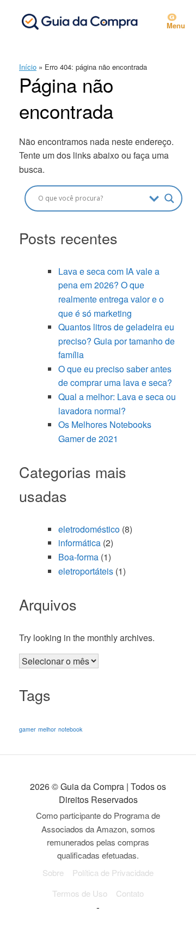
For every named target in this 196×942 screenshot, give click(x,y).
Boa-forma (78, 557)
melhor (47, 729)
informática (79, 542)
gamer (27, 729)
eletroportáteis (85, 571)
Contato (130, 893)
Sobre (53, 872)
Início (27, 67)
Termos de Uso (79, 893)
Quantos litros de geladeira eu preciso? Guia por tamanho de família (116, 341)
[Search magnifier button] (169, 198)
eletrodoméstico (89, 529)
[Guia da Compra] (79, 21)
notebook (70, 729)
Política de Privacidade (113, 872)
